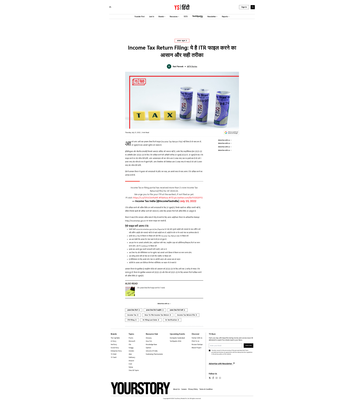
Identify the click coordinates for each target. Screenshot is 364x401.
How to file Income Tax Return (157, 315)
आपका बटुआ (181, 41)
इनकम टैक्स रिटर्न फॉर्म (176, 310)
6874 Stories (192, 66)
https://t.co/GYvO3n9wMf (145, 197)
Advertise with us (163, 303)
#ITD (171, 197)
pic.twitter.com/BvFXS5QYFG (188, 197)
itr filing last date (150, 320)
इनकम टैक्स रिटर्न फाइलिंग (154, 310)
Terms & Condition (206, 389)
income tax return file (186, 315)
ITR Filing (131, 320)
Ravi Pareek (178, 66)
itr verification (171, 320)
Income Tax (131, 315)
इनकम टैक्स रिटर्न (132, 310)
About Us (176, 389)
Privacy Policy (193, 389)
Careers (184, 389)
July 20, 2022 (188, 201)
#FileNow (163, 197)
